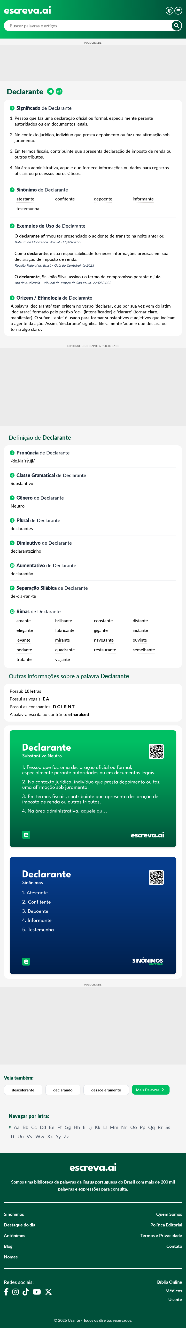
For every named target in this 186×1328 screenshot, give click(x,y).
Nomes (11, 1257)
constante (103, 620)
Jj (90, 1127)
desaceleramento (106, 1090)
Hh (77, 1127)
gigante (101, 630)
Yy (58, 1136)
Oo (133, 1127)
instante (140, 630)
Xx (50, 1136)
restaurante (105, 649)
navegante (104, 640)
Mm (114, 1127)
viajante (62, 659)
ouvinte (140, 640)
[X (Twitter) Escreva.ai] (48, 1292)
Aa (17, 1127)
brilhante (63, 620)
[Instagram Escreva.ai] (15, 1292)
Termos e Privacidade (161, 1235)
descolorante (23, 1090)
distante (140, 620)
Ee (51, 1127)
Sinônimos (14, 1214)
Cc (34, 1127)
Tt (12, 1136)
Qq (151, 1127)
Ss (167, 1127)
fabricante (65, 630)
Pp (142, 1127)
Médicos (173, 1291)
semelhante (144, 649)
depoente (103, 199)
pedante (24, 649)
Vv (29, 1136)
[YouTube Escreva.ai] (37, 1292)
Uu (20, 1136)
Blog (8, 1246)
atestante (25, 199)
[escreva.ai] (27, 10)
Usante (175, 1299)
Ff (59, 1127)
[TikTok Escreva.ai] (26, 1292)
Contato (174, 1246)
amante (23, 620)
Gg (68, 1127)
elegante (24, 630)
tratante (24, 659)
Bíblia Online (169, 1282)
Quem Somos (169, 1214)
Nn (124, 1127)
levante (23, 640)
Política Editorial (166, 1225)
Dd (43, 1127)
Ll (105, 1127)
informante (143, 199)
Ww (39, 1136)
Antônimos (14, 1235)
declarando (62, 1090)
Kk (97, 1127)
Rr (160, 1127)
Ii (84, 1127)
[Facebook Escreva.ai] (6, 1292)
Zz (66, 1136)
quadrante (65, 649)
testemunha (27, 208)
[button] (169, 11)
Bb (25, 1127)
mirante (62, 640)
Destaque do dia (19, 1225)
